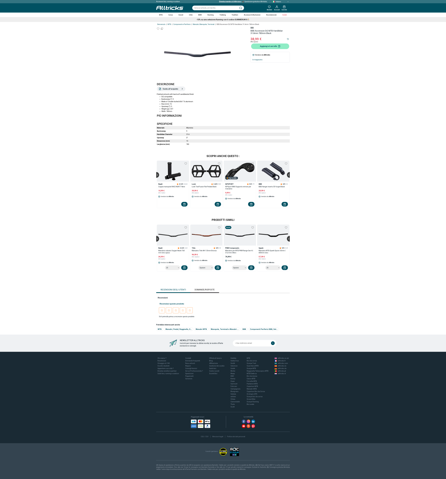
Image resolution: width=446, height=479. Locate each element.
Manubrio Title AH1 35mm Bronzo (204, 251)
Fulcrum (234, 386)
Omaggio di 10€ (163, 363)
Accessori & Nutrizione (252, 15)
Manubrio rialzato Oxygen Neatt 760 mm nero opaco (171, 252)
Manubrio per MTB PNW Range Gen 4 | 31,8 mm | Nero (239, 252)
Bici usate (250, 404)
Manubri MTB (201, 329)
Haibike (233, 358)
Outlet (284, 15)
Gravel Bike (251, 399)
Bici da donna (252, 376)
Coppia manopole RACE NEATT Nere (171, 187)
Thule (233, 404)
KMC (232, 376)
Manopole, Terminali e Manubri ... (225, 329)
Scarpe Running (253, 402)
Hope (233, 381)
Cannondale (235, 402)
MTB (161, 15)
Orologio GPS (252, 394)
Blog (211, 361)
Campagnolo (235, 389)
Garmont (234, 384)
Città (190, 15)
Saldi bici (212, 368)
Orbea (233, 399)
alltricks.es (282, 366)
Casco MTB (251, 379)
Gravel (181, 15)
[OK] (273, 343)
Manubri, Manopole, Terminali (203, 24)
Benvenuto (161, 24)
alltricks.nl (282, 373)
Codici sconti (214, 371)
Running (211, 15)
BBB (252, 28)
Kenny (233, 379)
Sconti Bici (213, 373)
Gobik (233, 368)
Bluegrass (234, 391)
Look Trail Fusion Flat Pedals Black (204, 187)
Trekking (223, 15)
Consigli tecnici (191, 368)
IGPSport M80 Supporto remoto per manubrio (238, 188)
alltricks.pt (282, 371)
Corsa (170, 15)
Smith (233, 363)
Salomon (234, 366)
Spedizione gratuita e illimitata (243, 1)
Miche (233, 371)
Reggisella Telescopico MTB (257, 371)
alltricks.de (282, 368)
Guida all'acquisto (170, 89)
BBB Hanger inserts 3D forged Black (272, 187)
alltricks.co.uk (283, 358)
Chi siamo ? (161, 358)
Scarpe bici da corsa (254, 396)
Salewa (233, 394)
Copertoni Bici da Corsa (256, 391)
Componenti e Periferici (182, 24)
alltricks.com (283, 363)
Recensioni (161, 361)
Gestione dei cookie (216, 366)
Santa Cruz (235, 361)
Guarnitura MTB (253, 366)
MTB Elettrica (252, 373)
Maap (233, 373)
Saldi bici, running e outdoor (168, 373)
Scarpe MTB (251, 368)
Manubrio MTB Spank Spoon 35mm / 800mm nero (272, 252)
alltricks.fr (282, 361)
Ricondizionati (271, 15)
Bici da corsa (252, 361)
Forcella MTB (252, 381)
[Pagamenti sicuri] (200, 424)
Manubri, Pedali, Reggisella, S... (179, 329)
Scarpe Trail (251, 363)
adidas (233, 396)
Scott (232, 407)
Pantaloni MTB (252, 384)
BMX (200, 15)
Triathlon (235, 15)
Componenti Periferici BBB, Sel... (263, 329)
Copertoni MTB (252, 386)
